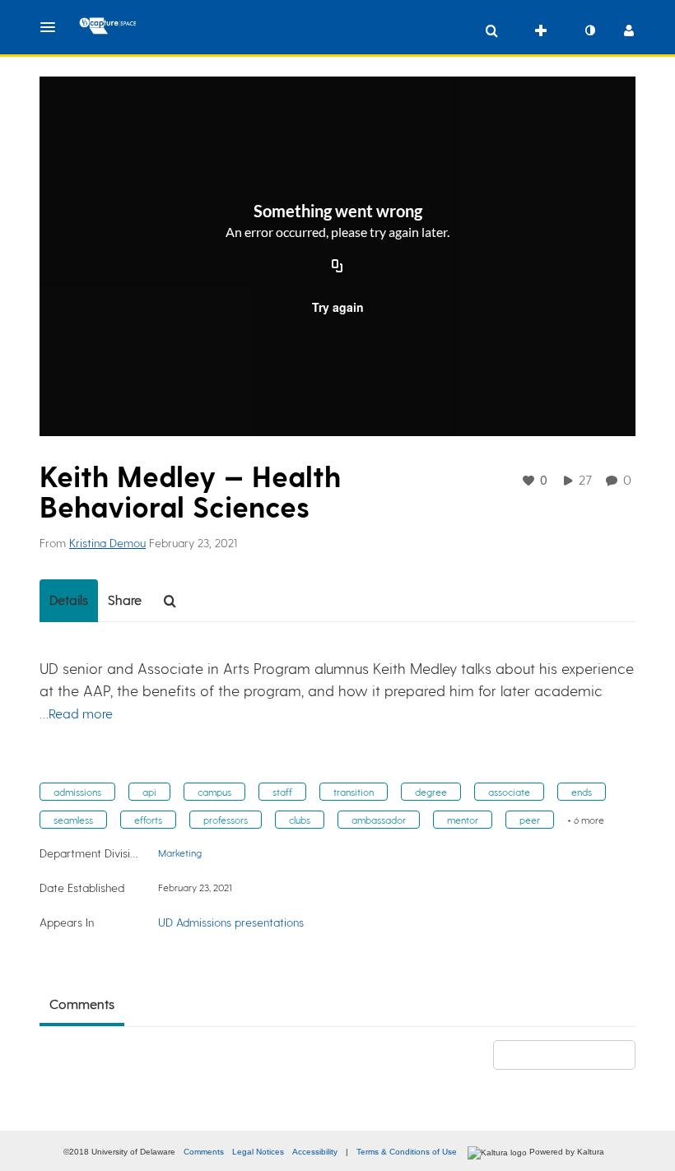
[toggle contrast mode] (589, 30)
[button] (53, 27)
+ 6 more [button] (585, 819)
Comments (204, 1151)
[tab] (69, 600)
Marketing (180, 852)
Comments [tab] (81, 1003)
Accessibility (315, 1151)
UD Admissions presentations (231, 922)
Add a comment (571, 1054)
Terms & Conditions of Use (406, 1151)
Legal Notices (258, 1151)
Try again (338, 307)
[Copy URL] (337, 267)
